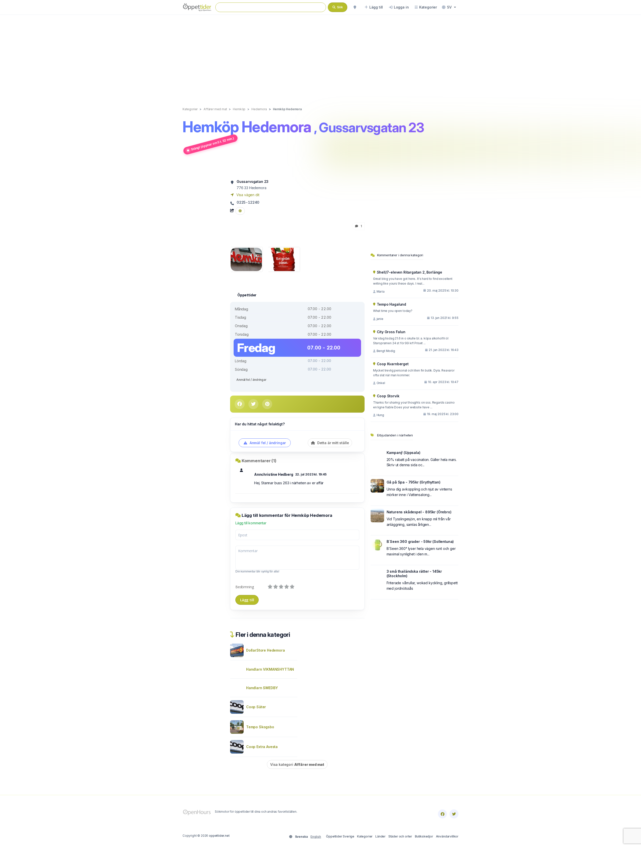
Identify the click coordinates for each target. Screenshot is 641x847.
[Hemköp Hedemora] (246, 259)
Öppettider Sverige (340, 836)
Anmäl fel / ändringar (251, 380)
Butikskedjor (424, 836)
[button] (448, 7)
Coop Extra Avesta (262, 747)
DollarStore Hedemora (265, 650)
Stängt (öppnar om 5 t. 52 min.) (212, 143)
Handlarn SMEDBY (262, 688)
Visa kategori (297, 764)
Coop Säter (256, 707)
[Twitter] (453, 813)
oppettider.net (219, 835)
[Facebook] (442, 813)
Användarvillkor (447, 836)
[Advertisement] (320, 56)
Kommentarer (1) (259, 460)
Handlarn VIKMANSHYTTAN (270, 669)
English (315, 836)
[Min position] (355, 7)
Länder (380, 836)
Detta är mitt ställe (332, 443)
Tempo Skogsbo (260, 727)
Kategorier (365, 836)
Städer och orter (400, 836)
